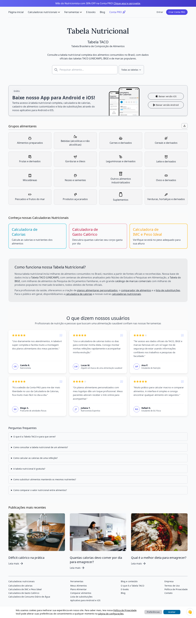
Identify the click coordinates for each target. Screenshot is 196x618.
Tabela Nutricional (98, 31)
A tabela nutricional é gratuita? (29, 468)
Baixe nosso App (98, 100)
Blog (102, 12)
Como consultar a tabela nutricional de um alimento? (40, 447)
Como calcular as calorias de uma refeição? (35, 458)
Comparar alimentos (80, 593)
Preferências (153, 612)
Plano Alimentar (78, 589)
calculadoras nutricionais (126, 294)
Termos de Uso (172, 585)
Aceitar (171, 612)
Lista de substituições (81, 596)
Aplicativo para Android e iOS (85, 600)
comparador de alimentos (136, 290)
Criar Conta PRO (177, 12)
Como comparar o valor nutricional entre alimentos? (40, 490)
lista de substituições (168, 290)
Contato (168, 593)
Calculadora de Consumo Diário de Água (29, 596)
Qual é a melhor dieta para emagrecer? (158, 558)
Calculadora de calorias (20, 585)
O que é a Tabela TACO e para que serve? (34, 436)
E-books (91, 12)
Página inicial (16, 12)
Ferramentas (71, 12)
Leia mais (13, 563)
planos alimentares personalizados (97, 290)
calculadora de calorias (79, 294)
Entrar (160, 12)
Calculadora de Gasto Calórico (23, 593)
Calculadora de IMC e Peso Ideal (25, 589)
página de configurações (111, 613)
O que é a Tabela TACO (132, 585)
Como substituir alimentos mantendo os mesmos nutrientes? (44, 479)
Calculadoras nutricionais (42, 12)
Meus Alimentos (78, 585)
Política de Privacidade (124, 610)
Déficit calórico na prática (26, 558)
